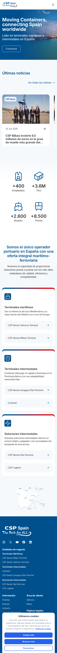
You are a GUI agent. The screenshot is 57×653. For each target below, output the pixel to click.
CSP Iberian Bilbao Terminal (22, 338)
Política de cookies (43, 629)
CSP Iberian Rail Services (20, 455)
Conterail (12, 403)
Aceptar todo (28, 635)
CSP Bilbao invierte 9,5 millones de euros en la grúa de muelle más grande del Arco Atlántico (24, 139)
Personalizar (28, 648)
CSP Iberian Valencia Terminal (23, 325)
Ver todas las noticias (39, 82)
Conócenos (11, 49)
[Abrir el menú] (53, 4)
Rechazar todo (28, 642)
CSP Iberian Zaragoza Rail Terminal (25, 390)
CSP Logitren (14, 468)
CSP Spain (10, 99)
